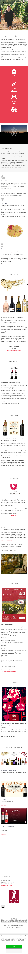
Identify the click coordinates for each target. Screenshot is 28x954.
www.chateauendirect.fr (6, 252)
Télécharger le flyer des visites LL (8, 671)
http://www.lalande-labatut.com (14, 350)
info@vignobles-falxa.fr (6, 885)
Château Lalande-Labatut (8, 770)
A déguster (4, 249)
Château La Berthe (6, 799)
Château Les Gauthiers (7, 826)
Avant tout (4, 203)
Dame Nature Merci (6, 181)
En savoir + (14, 515)
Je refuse (14, 951)
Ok (14, 946)
